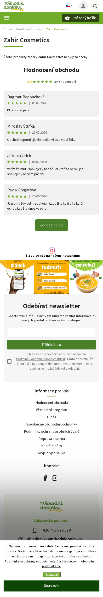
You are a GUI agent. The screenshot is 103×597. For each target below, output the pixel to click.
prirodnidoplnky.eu (54, 478)
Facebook (45, 478)
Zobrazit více (51, 225)
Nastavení (52, 574)
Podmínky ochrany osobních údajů (51, 431)
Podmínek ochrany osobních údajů (40, 359)
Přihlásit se (51, 345)
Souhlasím (51, 585)
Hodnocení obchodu (52, 69)
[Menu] (6, 17)
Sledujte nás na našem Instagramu (53, 255)
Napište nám (51, 446)
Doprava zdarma (51, 438)
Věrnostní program (51, 410)
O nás (51, 417)
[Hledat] (95, 6)
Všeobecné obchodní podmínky (51, 424)
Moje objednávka (51, 453)
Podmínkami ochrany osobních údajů (31, 561)
